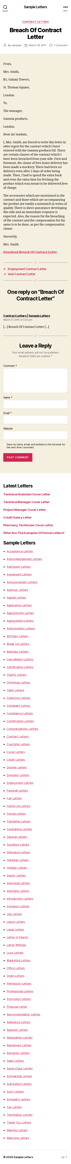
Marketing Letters (18, 960)
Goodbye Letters (18, 844)
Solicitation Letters (19, 1084)
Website (8, 428)
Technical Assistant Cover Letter (26, 494)
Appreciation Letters (20, 620)
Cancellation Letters (20, 659)
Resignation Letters (20, 1037)
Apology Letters (17, 590)
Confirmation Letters (20, 721)
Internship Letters (18, 883)
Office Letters (16, 968)
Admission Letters (19, 566)
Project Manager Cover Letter (24, 509)
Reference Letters (18, 1022)
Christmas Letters (18, 682)
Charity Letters (16, 675)
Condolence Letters (20, 713)
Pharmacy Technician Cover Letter (28, 525)
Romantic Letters (18, 1053)
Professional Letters (20, 991)
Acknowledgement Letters (24, 559)
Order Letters (15, 976)
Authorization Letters (21, 628)
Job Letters (14, 914)
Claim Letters (15, 690)
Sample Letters (35, 7)
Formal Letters (16, 813)
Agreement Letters (19, 574)
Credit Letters (16, 759)
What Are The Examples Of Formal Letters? (34, 533)
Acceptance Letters (20, 551)
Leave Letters (16, 922)
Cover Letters (16, 752)
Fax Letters (14, 798)
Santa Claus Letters (20, 1068)
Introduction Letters (20, 898)
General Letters (17, 837)
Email (7, 413)
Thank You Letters (19, 1122)
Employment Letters (20, 783)
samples (16, 45)
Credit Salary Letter (17, 517)
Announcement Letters (22, 582)
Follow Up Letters (18, 806)
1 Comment (61, 45)
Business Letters (18, 651)
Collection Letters (18, 698)
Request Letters (17, 1030)
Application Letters (19, 605)
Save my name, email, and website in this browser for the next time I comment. (36, 446)
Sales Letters (15, 1060)
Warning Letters (17, 1130)
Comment (10, 365)
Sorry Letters (15, 1091)
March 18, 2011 (37, 45)
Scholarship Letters (19, 1076)
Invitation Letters (18, 906)
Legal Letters (15, 929)
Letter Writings (16, 945)
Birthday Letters (17, 636)
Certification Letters (20, 667)
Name (7, 397)
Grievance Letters (18, 852)
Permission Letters (19, 983)
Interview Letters (18, 891)
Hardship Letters (18, 860)
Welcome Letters (18, 1138)
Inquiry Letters (16, 875)
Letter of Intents (17, 937)
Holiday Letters (17, 868)
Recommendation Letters (23, 1014)
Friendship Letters (18, 821)
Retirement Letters (19, 1045)
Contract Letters (35, 21)
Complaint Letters (18, 705)
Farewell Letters (17, 790)
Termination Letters (20, 1115)
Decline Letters (17, 767)
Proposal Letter (17, 1006)
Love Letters (15, 952)
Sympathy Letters (18, 1099)
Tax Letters (14, 1107)
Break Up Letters (18, 644)
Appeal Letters (16, 597)
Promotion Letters (19, 999)
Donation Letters (18, 775)
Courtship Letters (18, 744)
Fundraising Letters (19, 829)
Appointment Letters (20, 613)
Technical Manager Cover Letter (26, 502)
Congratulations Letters (22, 729)
